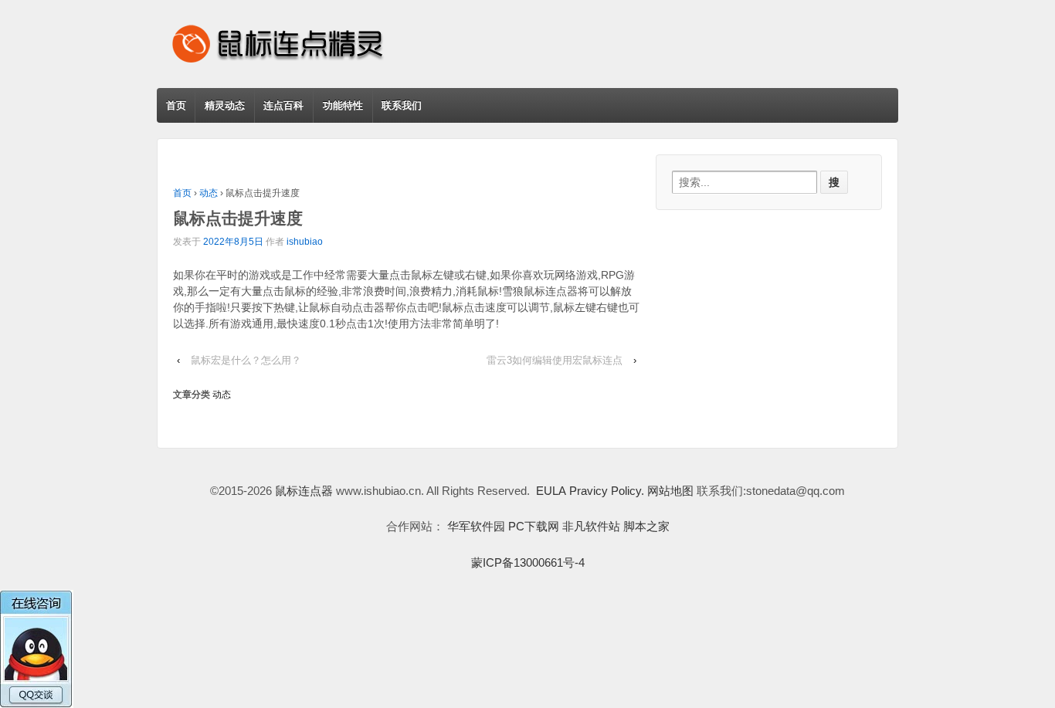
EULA (551, 490)
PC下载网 (533, 526)
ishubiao (305, 241)
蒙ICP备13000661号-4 (528, 562)
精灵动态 (225, 105)
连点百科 (283, 105)
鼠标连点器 (304, 490)
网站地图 (670, 490)
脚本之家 (646, 526)
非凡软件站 (591, 526)
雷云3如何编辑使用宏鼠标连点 (554, 360)
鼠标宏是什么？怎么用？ (246, 360)
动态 (208, 193)
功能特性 (343, 105)
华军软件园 (476, 526)
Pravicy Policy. (606, 490)
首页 (176, 105)
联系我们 (402, 105)
